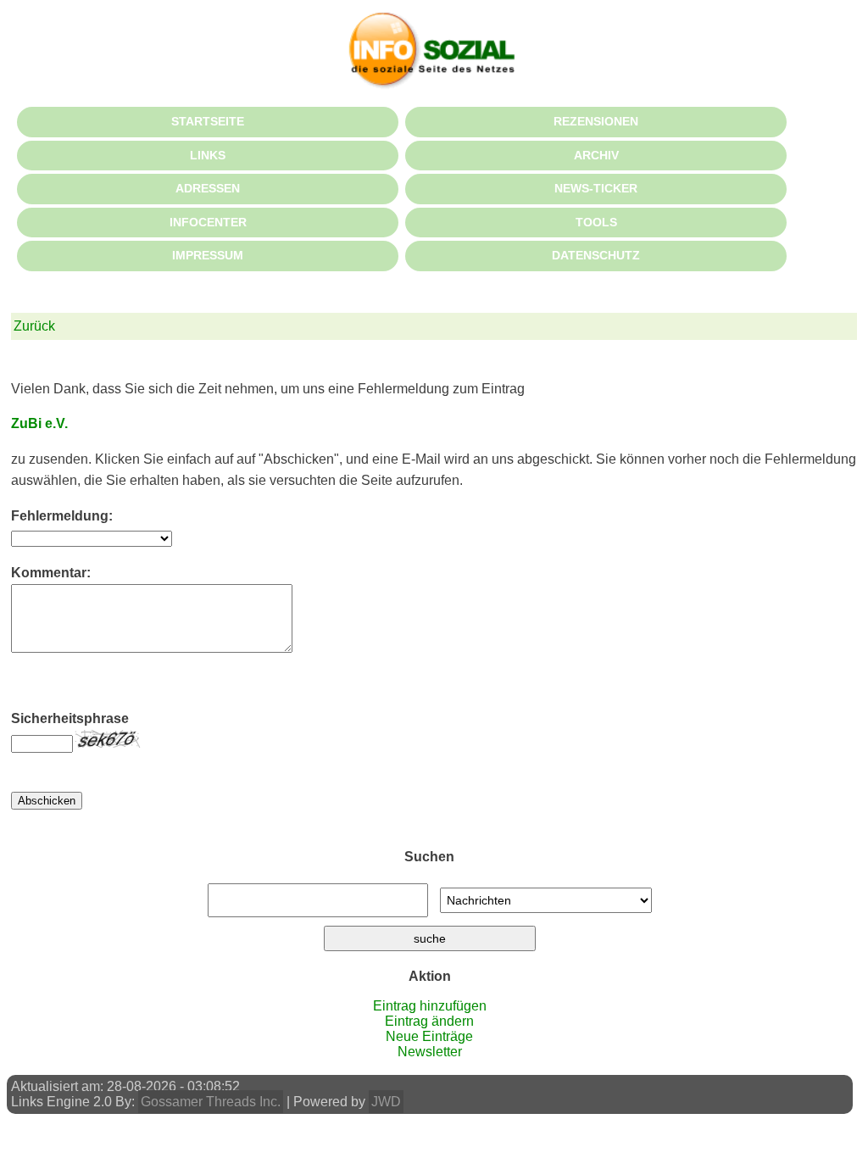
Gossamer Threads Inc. (211, 1101)
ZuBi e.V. (39, 423)
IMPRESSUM (207, 255)
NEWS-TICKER (595, 188)
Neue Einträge (429, 1036)
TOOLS (596, 222)
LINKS (207, 155)
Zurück (34, 326)
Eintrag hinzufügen (430, 1006)
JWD (386, 1101)
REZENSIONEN (596, 121)
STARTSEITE (207, 121)
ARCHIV (596, 155)
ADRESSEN (207, 188)
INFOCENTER (208, 222)
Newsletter (430, 1051)
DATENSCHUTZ (596, 255)
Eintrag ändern (429, 1021)
